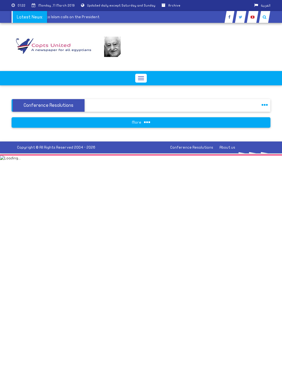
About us (227, 147)
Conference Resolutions (191, 147)
